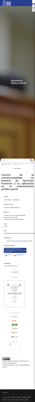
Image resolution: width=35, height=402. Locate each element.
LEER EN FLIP (20, 255)
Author (6, 196)
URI (5, 231)
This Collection (18, 164)
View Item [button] (17, 168)
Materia (6, 212)
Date (5, 224)
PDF (8, 255)
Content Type (8, 204)
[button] (21, 2)
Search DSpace (7, 164)
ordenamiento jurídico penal (13, 219)
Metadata (7, 263)
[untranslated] (14, 337)
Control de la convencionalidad (14, 215)
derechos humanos (10, 217)
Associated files (9, 245)
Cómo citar (14, 272)
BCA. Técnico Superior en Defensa (18, 241)
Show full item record (10, 266)
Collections (7, 238)
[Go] (31, 161)
